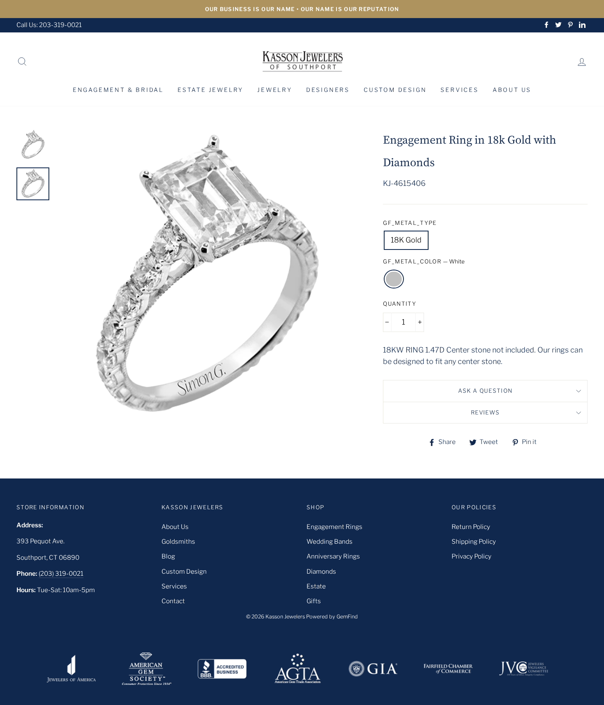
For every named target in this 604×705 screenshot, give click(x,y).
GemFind (347, 616)
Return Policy (471, 527)
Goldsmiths (178, 541)
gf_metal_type (410, 223)
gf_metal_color (424, 261)
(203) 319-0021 (61, 573)
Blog (168, 556)
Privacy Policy (471, 556)
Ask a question (485, 390)
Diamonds (321, 571)
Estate (316, 586)
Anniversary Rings (333, 556)
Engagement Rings (334, 527)
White (394, 279)
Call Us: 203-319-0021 (49, 25)
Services (459, 89)
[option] (302, 9)
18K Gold (406, 240)
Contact (173, 601)
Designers (328, 89)
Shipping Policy (474, 541)
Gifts (314, 601)
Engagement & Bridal (118, 89)
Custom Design (395, 89)
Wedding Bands (330, 541)
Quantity (399, 303)
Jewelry (274, 89)
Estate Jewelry (210, 89)
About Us (512, 89)
